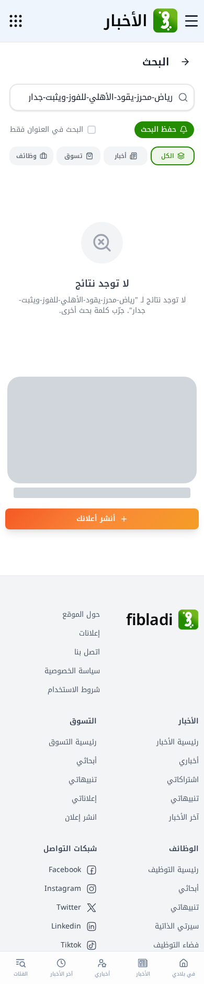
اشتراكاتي (183, 780)
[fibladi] (188, 619)
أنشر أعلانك (96, 519)
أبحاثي (86, 761)
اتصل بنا (87, 652)
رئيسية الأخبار (177, 742)
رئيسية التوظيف (173, 870)
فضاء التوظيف (176, 945)
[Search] (183, 97)
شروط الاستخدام (74, 690)
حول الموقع (81, 614)
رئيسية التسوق (73, 742)
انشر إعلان (81, 817)
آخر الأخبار (184, 817)
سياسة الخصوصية (72, 671)
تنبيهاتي (185, 798)
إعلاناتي (84, 798)
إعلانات (89, 633)
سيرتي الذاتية (177, 926)
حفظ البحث (158, 129)
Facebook (65, 870)
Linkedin (66, 926)
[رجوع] (185, 61)
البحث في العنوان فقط (46, 129)
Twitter (68, 907)
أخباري (189, 761)
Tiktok (71, 945)
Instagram (62, 889)
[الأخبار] (165, 20)
